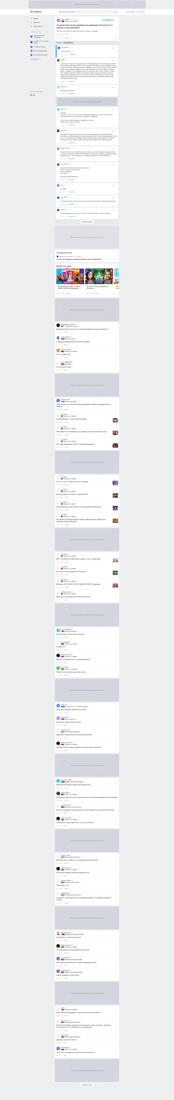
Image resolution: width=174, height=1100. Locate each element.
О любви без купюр (71, 326)
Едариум (68, 364)
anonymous (62, 256)
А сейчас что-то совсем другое (76, 706)
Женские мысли (70, 631)
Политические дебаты (73, 895)
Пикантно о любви (71, 21)
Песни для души (71, 401)
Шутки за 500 (70, 339)
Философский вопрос (72, 732)
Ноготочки (69, 256)
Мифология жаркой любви (74, 782)
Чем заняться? (70, 719)
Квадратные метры (72, 882)
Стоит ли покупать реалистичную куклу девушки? (79, 259)
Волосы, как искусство (73, 807)
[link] (70, 282)
